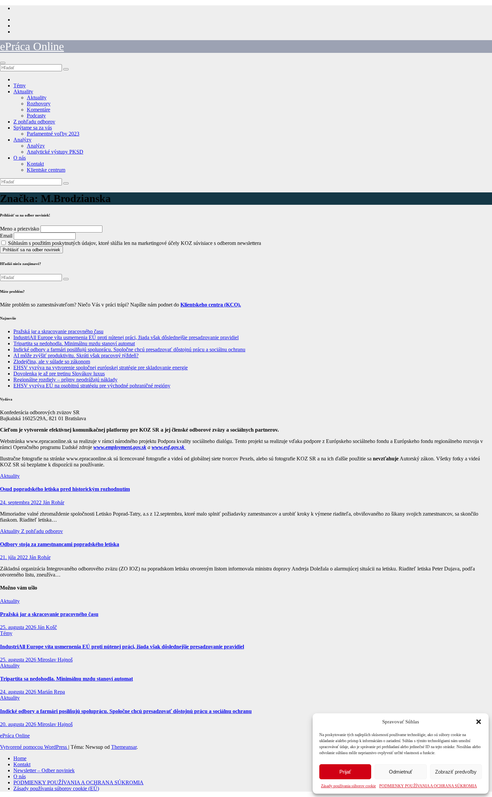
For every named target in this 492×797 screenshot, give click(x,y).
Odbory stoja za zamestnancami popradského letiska (59, 544)
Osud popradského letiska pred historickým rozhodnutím (65, 489)
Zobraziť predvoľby (456, 772)
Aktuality (23, 91)
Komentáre (38, 109)
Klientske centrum (46, 170)
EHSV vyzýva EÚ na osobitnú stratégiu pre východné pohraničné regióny (91, 385)
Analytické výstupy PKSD (55, 152)
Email (6, 236)
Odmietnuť (400, 772)
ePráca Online (32, 46)
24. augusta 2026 (18, 692)
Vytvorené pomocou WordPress (34, 747)
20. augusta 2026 (18, 724)
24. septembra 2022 (21, 502)
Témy (19, 85)
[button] (478, 721)
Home (19, 758)
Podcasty (36, 115)
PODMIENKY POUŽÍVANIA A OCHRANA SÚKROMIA (428, 786)
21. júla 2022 (14, 557)
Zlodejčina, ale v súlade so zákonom (51, 361)
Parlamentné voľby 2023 (53, 134)
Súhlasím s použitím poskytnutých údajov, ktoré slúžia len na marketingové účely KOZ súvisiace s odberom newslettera (134, 243)
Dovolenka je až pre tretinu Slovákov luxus (59, 373)
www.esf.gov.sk (169, 447)
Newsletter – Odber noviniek (44, 770)
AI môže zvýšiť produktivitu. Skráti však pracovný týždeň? (76, 355)
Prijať (345, 772)
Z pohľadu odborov (34, 121)
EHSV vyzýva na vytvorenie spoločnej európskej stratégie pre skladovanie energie (100, 367)
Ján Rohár (53, 502)
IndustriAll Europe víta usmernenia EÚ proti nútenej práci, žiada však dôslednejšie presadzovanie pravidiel (126, 337)
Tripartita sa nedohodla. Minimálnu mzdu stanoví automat (74, 343)
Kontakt (35, 164)
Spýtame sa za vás (32, 127)
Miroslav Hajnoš (55, 659)
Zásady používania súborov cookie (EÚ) (56, 788)
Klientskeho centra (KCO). (210, 304)
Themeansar (124, 747)
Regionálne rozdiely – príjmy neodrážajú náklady (65, 379)
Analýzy (22, 140)
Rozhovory (39, 103)
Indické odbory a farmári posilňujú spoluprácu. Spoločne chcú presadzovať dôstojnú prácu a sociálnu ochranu (129, 349)
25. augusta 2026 (18, 627)
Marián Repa (51, 692)
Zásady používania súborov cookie (348, 786)
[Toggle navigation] (2, 63)
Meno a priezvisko (19, 229)
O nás (19, 158)
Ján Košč (47, 627)
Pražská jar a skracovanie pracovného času (58, 331)
